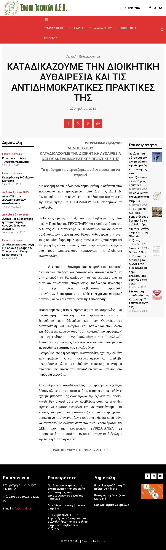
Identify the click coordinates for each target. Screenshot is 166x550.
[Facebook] (150, 8)
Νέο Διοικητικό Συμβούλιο (111, 504)
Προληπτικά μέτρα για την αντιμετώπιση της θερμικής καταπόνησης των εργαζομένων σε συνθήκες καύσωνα (138, 169)
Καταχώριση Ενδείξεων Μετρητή (18, 179)
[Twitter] (155, 8)
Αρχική (71, 56)
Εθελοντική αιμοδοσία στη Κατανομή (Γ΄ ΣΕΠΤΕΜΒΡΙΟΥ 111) (138, 299)
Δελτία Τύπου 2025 (15, 192)
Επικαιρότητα (89, 56)
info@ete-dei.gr (22, 508)
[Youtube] (160, 8)
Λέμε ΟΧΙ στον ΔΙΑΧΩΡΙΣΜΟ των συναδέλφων (14, 200)
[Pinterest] (88, 123)
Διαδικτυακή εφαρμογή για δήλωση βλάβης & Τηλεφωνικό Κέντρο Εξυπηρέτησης (18, 249)
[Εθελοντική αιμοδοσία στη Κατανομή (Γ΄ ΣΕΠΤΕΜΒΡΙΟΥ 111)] (157, 295)
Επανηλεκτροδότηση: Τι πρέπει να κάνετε (16, 160)
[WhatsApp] (98, 123)
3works (101, 541)
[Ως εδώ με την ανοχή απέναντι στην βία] (157, 196)
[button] (162, 29)
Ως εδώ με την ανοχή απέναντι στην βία (139, 196)
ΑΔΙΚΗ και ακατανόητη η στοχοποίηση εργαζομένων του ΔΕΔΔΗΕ (17, 224)
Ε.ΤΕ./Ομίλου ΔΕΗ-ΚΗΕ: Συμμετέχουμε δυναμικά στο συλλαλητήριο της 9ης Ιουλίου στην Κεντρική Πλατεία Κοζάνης (139, 224)
